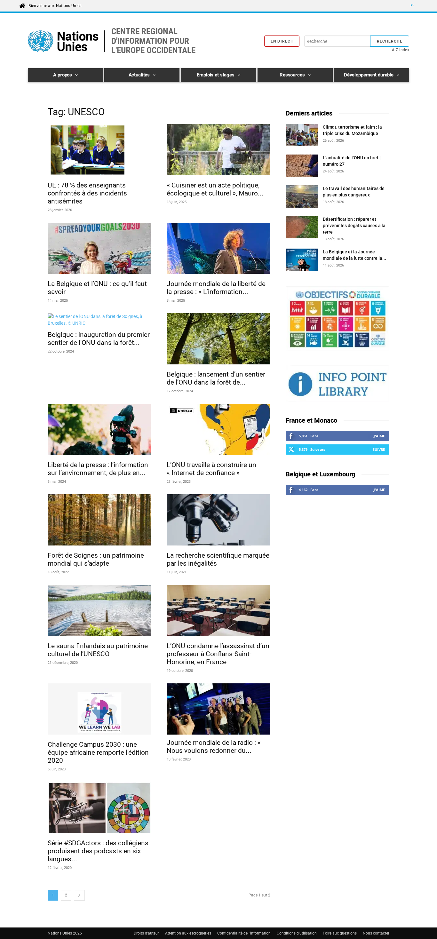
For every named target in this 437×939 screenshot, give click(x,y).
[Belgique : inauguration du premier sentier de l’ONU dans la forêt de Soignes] (99, 320)
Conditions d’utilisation (297, 933)
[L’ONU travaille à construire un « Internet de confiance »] (218, 430)
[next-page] (79, 895)
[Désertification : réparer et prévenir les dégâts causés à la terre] (302, 228)
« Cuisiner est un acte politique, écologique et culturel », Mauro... (215, 189)
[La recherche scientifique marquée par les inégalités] (218, 520)
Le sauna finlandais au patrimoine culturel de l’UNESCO (98, 650)
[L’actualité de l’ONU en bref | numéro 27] (302, 167)
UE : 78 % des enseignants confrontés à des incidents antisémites (87, 193)
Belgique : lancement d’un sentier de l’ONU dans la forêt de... (216, 378)
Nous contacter (376, 933)
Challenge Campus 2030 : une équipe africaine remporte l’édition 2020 (98, 752)
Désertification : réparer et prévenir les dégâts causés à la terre (354, 226)
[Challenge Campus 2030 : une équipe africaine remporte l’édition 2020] (99, 709)
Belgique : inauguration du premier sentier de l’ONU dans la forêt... (99, 338)
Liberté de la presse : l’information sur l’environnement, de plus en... (98, 469)
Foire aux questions (340, 933)
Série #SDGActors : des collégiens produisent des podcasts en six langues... (98, 851)
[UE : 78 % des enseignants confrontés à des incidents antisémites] (99, 150)
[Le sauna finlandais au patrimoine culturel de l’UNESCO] (99, 611)
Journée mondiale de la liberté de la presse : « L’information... (216, 288)
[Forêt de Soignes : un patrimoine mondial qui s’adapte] (99, 520)
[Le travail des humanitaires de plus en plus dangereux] (302, 197)
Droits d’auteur (146, 933)
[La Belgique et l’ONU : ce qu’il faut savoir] (99, 249)
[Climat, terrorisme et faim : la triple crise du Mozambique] (302, 136)
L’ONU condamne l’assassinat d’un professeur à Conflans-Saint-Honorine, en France (218, 654)
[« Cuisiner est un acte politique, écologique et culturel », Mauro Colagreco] (218, 150)
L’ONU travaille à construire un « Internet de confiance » (211, 469)
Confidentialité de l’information (244, 933)
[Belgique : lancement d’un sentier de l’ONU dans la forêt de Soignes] (218, 339)
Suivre (379, 449)
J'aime (379, 436)
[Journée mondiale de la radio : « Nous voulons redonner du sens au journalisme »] (218, 709)
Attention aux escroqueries (188, 933)
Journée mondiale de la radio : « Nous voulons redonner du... (214, 746)
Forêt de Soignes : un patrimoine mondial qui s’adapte (96, 559)
